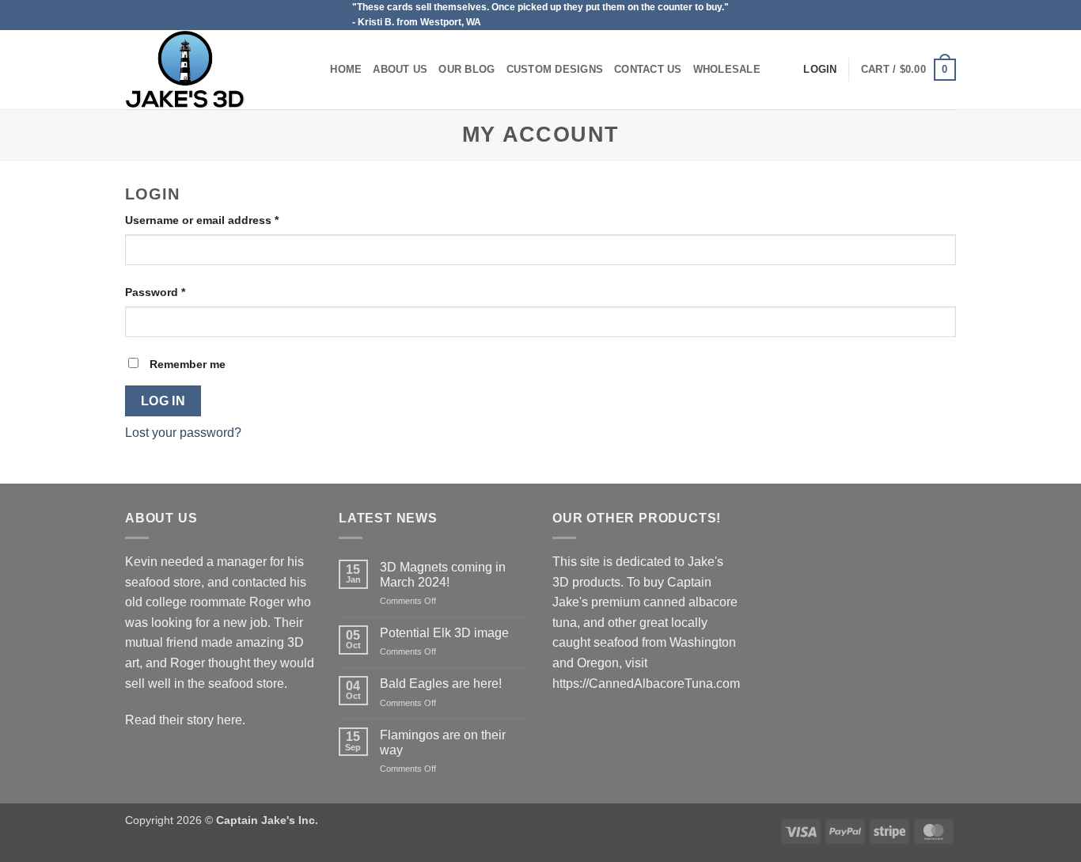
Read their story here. (185, 720)
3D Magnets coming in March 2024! (443, 574)
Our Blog (466, 69)
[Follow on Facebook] (948, 15)
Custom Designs (555, 69)
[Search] (313, 70)
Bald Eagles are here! (441, 683)
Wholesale (726, 69)
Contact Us (648, 69)
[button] (908, 69)
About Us (400, 69)
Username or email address (226, 219)
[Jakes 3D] (204, 69)
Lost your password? (183, 432)
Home (346, 69)
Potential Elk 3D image (444, 633)
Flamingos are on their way (443, 742)
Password (179, 291)
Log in (163, 401)
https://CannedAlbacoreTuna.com (646, 683)
